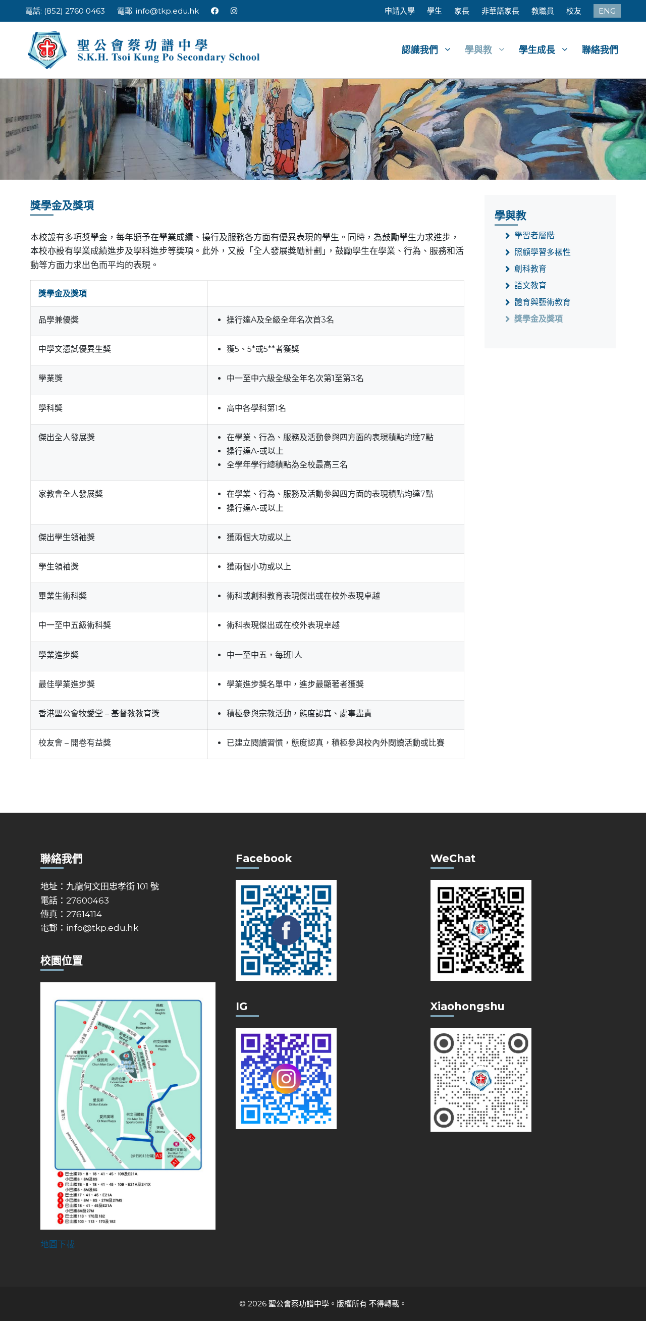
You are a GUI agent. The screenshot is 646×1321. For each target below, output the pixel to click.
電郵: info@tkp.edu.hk (158, 11)
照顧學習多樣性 (542, 252)
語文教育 (530, 285)
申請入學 (400, 11)
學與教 (478, 50)
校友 (573, 11)
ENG (607, 11)
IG (234, 11)
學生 (434, 11)
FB (215, 11)
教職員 (542, 11)
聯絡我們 (600, 50)
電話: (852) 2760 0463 (65, 11)
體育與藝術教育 (542, 302)
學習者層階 (534, 235)
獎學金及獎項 (538, 319)
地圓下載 (57, 1244)
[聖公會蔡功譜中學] (145, 49)
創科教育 (530, 269)
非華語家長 (500, 11)
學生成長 (537, 50)
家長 (461, 11)
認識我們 (420, 50)
